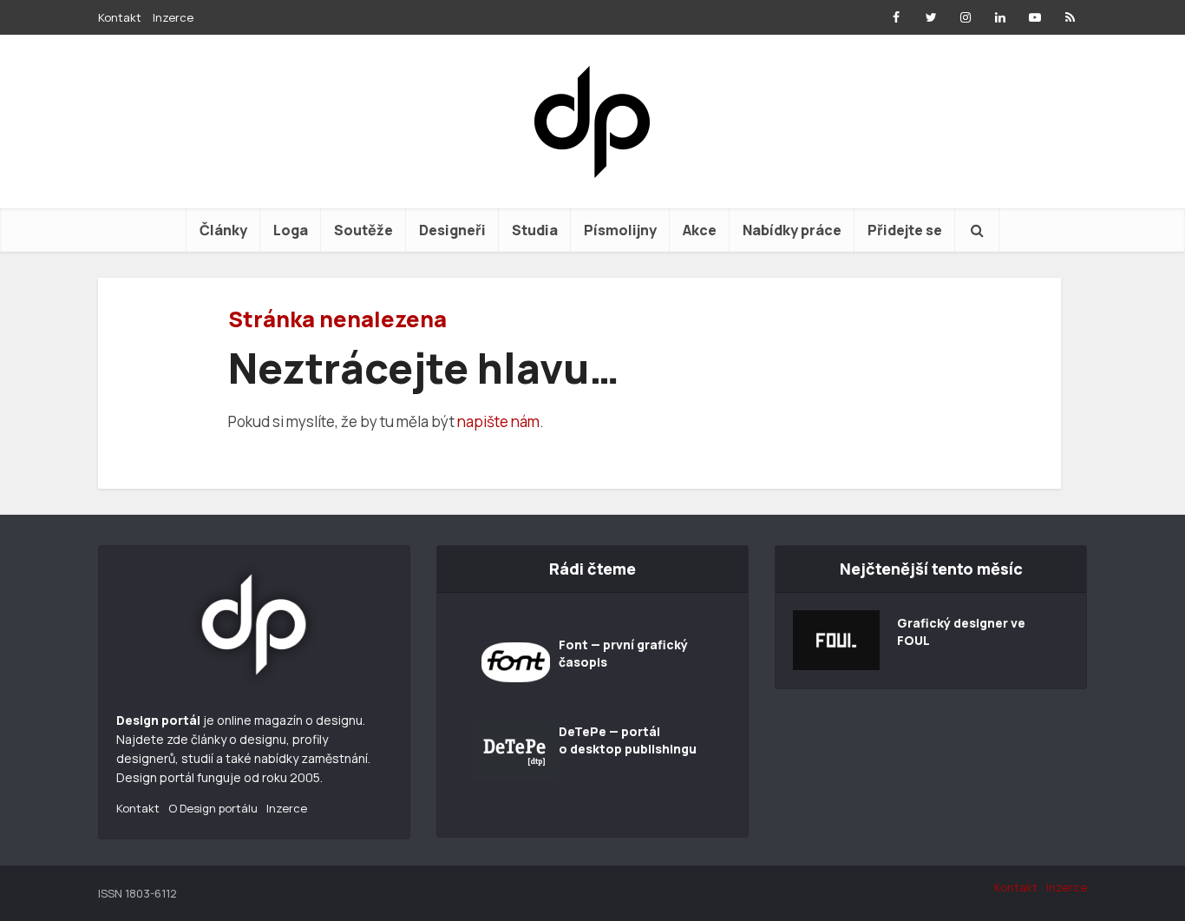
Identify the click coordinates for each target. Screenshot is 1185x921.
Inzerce (173, 17)
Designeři (452, 230)
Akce (700, 230)
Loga (290, 230)
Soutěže (363, 230)
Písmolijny (620, 230)
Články (223, 230)
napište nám (498, 421)
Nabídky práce (792, 230)
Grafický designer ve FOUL (961, 631)
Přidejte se (904, 230)
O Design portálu (213, 808)
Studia (535, 230)
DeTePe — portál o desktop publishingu (628, 740)
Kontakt (119, 17)
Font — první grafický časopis (623, 653)
